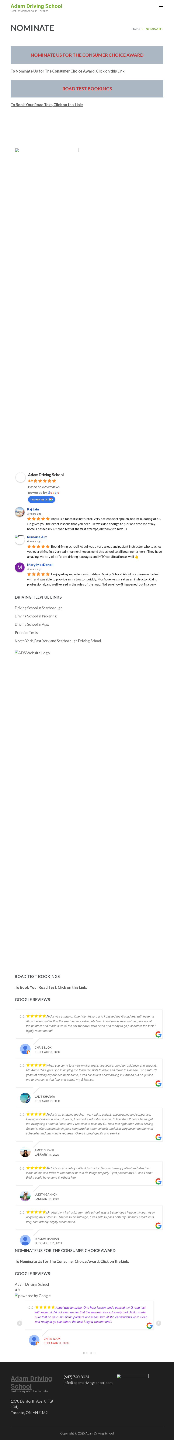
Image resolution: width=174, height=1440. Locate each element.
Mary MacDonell (40, 564)
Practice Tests (26, 632)
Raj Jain (33, 509)
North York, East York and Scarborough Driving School (58, 641)
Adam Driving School (36, 6)
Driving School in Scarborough (38, 608)
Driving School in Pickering (36, 616)
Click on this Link (110, 71)
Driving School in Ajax (32, 624)
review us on (39, 499)
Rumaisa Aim (37, 537)
